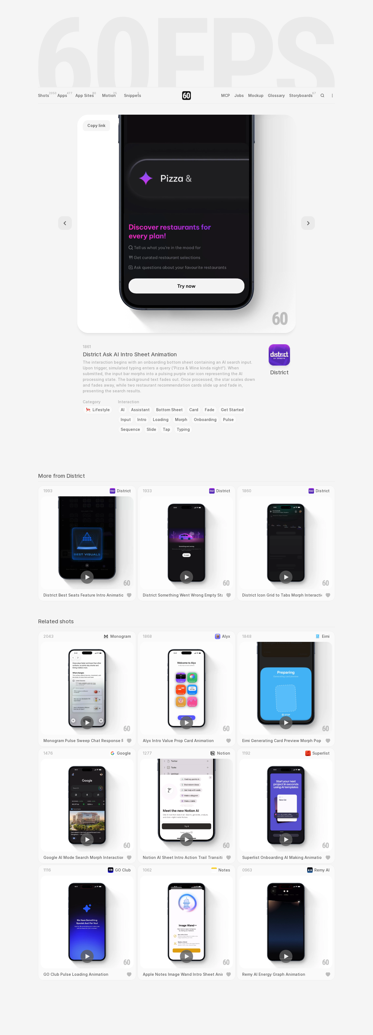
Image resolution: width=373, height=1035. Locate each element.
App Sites (84, 95)
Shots (43, 95)
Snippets (132, 95)
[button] (155, 321)
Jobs (239, 95)
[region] (186, 224)
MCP (225, 95)
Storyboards (301, 95)
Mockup (256, 95)
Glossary (276, 95)
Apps (62, 95)
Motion (109, 95)
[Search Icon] (322, 95)
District (279, 372)
